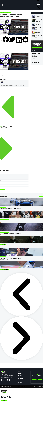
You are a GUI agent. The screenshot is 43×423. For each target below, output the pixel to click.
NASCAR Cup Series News (3, 244)
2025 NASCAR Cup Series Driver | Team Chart (36, 58)
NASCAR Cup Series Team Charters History (35, 56)
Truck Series (23, 4)
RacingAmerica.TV (3, 416)
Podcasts (29, 4)
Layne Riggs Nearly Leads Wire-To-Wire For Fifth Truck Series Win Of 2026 (38, 16)
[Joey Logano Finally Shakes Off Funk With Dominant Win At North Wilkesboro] (33, 32)
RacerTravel (2, 419)
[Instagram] (5, 380)
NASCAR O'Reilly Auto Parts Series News (5, 12)
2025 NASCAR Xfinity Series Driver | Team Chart (36, 60)
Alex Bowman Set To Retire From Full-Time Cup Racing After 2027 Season (38, 24)
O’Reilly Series (17, 4)
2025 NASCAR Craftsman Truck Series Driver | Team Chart (36, 62)
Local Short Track (20, 382)
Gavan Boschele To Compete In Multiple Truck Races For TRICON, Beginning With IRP (38, 28)
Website (1, 185)
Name (1, 180)
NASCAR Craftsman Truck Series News (4, 269)
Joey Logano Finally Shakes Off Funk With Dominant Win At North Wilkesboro (38, 32)
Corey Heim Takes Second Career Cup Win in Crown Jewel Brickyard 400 (10, 208)
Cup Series (11, 4)
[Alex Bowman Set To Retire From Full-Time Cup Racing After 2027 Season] (33, 25)
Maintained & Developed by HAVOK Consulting (23, 386)
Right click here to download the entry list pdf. (7, 78)
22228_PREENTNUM (3, 79)
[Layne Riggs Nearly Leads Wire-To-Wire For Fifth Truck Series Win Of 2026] (33, 17)
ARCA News (19, 380)
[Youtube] (7, 380)
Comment (1, 173)
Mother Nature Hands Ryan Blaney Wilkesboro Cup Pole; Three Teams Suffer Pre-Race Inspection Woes (38, 36)
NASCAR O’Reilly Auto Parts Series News (20, 376)
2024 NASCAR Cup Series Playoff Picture (36, 53)
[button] (38, 2)
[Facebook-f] (1, 380)
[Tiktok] (9, 380)
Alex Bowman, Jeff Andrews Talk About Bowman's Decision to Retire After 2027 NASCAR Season (38, 20)
